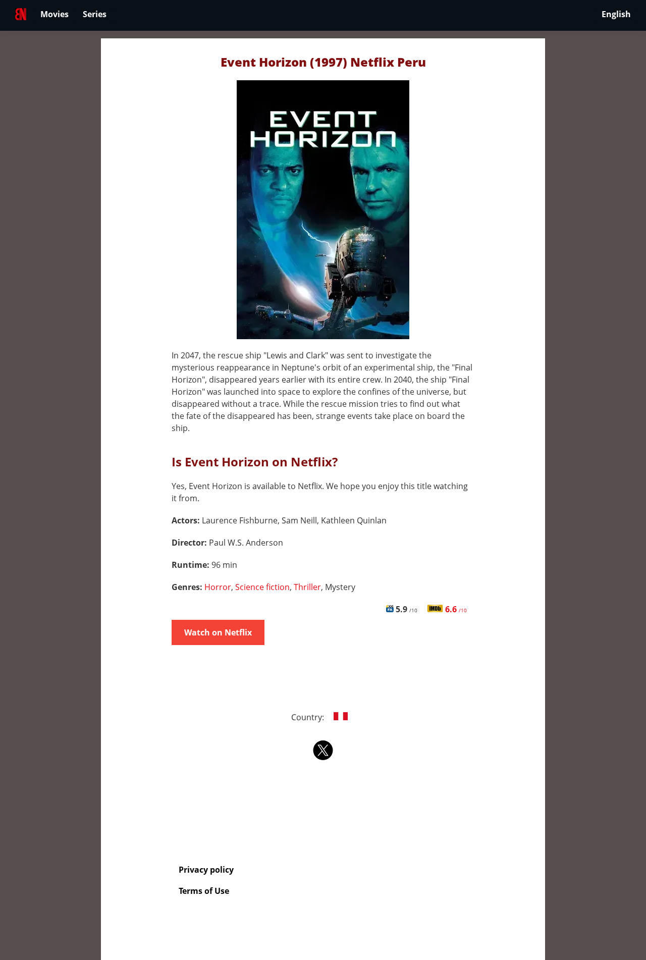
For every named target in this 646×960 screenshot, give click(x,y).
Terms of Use (204, 890)
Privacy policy (206, 869)
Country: (308, 717)
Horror (217, 587)
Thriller (307, 587)
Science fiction (262, 587)
